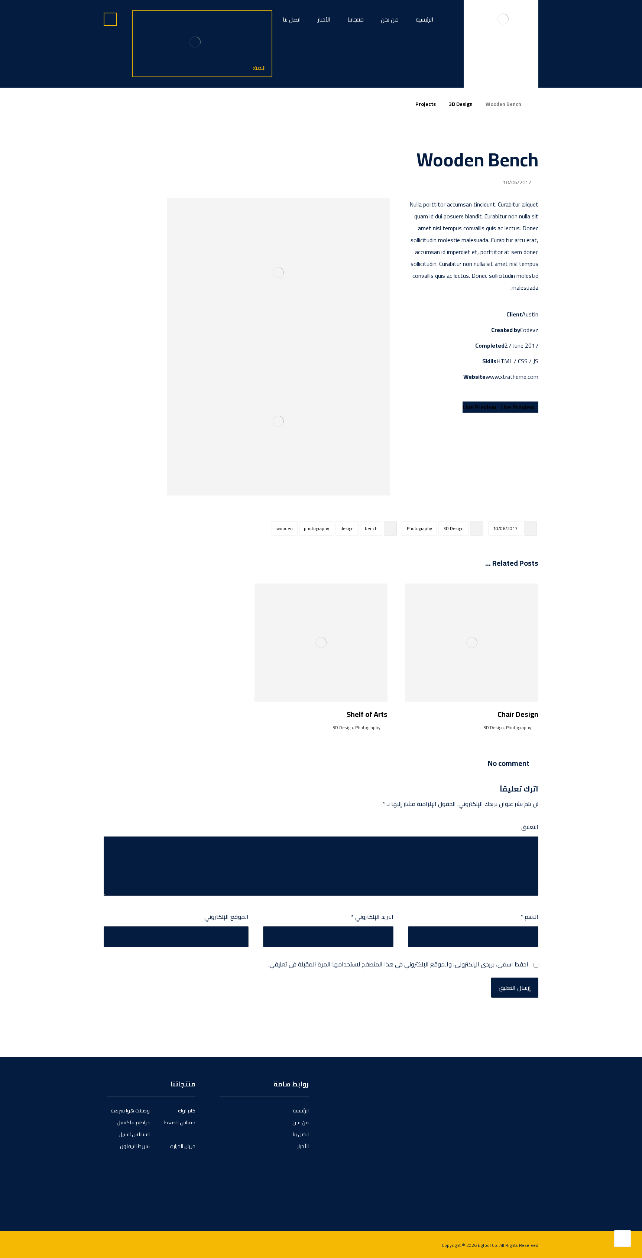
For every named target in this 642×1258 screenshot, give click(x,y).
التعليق (529, 826)
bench (371, 528)
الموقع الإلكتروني (226, 916)
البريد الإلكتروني (372, 916)
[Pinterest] (488, 1196)
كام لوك (186, 1110)
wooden (284, 528)
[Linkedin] (508, 1196)
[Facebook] (529, 1196)
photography (316, 528)
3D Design (453, 528)
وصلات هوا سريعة (130, 1110)
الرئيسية (301, 1110)
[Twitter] (519, 1196)
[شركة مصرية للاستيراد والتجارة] (503, 19)
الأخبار (303, 1146)
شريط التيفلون (135, 1146)
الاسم (529, 916)
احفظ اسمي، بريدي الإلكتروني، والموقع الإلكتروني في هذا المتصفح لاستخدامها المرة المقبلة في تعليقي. (398, 964)
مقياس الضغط (179, 1122)
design (347, 528)
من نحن (300, 1122)
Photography (419, 528)
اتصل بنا (301, 1134)
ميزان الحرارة (182, 1146)
